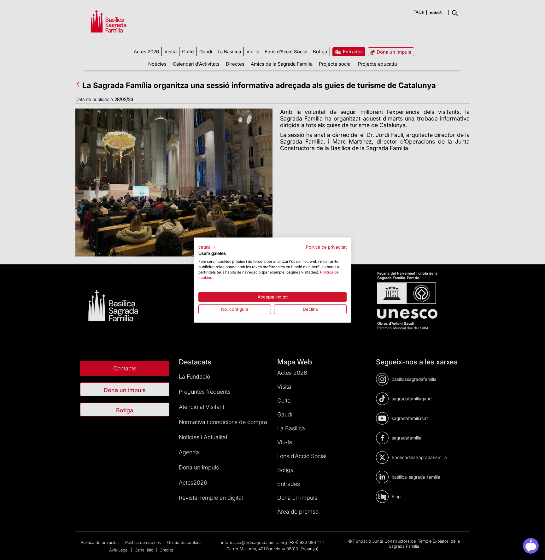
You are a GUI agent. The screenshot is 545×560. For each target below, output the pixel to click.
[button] (208, 247)
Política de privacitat (326, 246)
